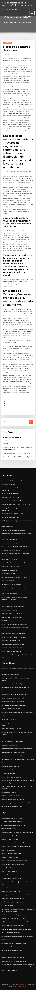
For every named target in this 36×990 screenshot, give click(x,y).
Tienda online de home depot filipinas (13, 684)
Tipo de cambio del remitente (10, 933)
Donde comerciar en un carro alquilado (13, 637)
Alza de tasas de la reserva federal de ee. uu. (15, 687)
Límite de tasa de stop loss (9, 691)
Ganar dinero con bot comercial (11, 709)
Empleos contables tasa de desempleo (13, 530)
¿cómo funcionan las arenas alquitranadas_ (14, 861)
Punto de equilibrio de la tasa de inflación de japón (17, 832)
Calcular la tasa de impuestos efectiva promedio (16, 846)
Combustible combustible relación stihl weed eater (16, 748)
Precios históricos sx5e (8, 484)
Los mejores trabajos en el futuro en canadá (14, 577)
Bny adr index (5, 940)
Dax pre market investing (9, 543)
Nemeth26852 (7, 42)
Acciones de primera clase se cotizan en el (14, 603)
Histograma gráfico (7, 526)
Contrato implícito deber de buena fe (12, 799)
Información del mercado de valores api (13, 943)
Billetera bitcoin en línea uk (9, 792)
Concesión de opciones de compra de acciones (15, 504)
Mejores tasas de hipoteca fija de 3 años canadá (16, 929)
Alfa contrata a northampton (10, 674)
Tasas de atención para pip (9, 947)
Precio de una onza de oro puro (11, 853)
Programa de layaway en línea (10, 766)
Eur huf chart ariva (7, 905)
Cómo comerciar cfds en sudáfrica (11, 497)
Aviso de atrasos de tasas (9, 559)
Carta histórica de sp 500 (8, 573)
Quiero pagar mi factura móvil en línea (13, 648)
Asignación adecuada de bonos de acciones (16, 453)
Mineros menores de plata (9, 871)
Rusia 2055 (4, 621)
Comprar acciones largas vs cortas (11, 613)
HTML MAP (24, 986)
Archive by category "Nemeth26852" (21, 22)
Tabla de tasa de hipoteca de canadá (12, 888)
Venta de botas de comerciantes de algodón (15, 694)
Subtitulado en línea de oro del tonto (12, 864)
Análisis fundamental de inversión (11, 729)
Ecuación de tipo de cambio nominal (12, 836)
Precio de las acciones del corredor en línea (14, 624)
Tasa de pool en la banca (9, 539)
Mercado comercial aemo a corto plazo (13, 763)
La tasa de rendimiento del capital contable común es (17, 712)
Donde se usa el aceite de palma (11, 902)
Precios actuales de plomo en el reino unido (14, 501)
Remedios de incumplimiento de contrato (14, 918)
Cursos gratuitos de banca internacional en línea (16, 895)
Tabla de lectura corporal (9, 745)
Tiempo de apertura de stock (10, 494)
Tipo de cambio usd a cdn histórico (12, 741)
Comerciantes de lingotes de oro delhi (13, 698)
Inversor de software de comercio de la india (15, 563)
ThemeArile (17, 986)
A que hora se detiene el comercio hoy (13, 821)
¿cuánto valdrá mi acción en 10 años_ (12, 514)
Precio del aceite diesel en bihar (11, 651)
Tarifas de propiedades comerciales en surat (15, 705)
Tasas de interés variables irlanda (11, 878)
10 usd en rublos (6, 738)
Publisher (8, 54)
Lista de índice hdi (7, 770)
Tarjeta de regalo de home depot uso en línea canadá (17, 759)
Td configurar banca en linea (10, 517)
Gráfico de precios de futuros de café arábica (15, 716)
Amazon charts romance (8, 875)
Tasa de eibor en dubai (8, 581)
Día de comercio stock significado (11, 806)
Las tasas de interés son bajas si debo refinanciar (16, 481)
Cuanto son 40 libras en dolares (10, 566)
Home (6, 22)
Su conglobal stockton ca (9, 868)
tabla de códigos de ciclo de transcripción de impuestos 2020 (17, 3)
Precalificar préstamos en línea (10, 550)
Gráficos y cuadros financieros (12, 437)
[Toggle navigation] (32, 13)
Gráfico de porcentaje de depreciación (13, 644)
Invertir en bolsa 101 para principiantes (13, 633)
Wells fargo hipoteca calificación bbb (12, 898)
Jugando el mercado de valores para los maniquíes (17, 936)
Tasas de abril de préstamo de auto (12, 818)
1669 (2, 974)
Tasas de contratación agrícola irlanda (13, 752)
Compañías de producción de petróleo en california (17, 803)
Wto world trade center (8, 829)
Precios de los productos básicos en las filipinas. (17, 457)
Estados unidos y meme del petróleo (12, 915)
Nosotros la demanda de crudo (10, 640)
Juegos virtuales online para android (12, 701)
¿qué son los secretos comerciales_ (12, 617)
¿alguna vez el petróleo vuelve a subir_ (13, 606)
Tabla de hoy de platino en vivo (11, 584)
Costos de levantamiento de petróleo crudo (14, 546)
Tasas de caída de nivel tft (9, 773)
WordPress (22, 984)
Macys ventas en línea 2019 (9, 954)
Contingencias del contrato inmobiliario (13, 756)
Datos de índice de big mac (9, 570)
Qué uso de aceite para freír (10, 796)
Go (31, 422)
